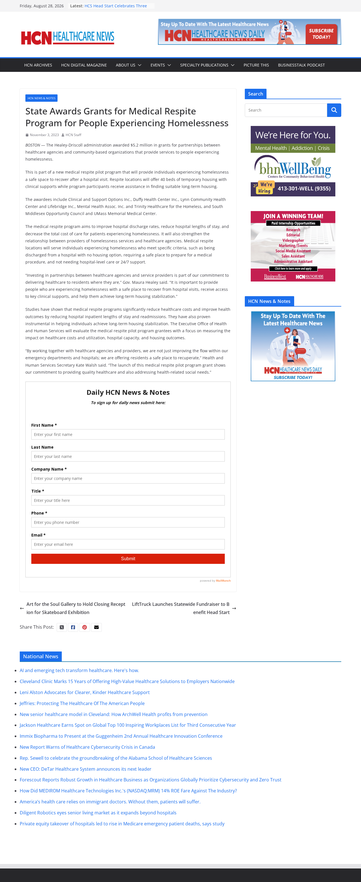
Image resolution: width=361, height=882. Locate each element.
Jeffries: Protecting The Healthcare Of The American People (82, 703)
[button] (138, 65)
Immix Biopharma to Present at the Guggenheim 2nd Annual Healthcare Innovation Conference (121, 736)
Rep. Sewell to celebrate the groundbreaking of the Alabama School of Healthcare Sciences (116, 758)
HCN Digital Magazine (84, 65)
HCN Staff (73, 134)
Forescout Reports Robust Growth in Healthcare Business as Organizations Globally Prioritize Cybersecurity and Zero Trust (150, 780)
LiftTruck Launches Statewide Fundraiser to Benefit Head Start (181, 608)
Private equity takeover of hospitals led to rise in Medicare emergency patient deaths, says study (122, 824)
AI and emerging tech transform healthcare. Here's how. (79, 670)
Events (158, 65)
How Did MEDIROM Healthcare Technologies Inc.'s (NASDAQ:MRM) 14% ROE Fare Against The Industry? (128, 791)
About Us (125, 65)
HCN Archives (38, 65)
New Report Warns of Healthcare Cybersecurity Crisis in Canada (87, 747)
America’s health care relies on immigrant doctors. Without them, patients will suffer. (110, 802)
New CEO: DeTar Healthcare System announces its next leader (85, 769)
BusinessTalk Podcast (301, 65)
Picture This (256, 65)
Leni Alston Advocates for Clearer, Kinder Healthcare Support (85, 692)
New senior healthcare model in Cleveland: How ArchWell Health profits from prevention (114, 714)
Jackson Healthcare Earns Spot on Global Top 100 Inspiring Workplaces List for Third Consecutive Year (128, 725)
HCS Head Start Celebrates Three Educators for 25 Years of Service (116, 8)
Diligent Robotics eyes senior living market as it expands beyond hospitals (98, 813)
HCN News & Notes (41, 98)
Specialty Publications (204, 65)
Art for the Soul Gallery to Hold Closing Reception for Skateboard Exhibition (76, 608)
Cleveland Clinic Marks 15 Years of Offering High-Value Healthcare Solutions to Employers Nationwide (127, 681)
